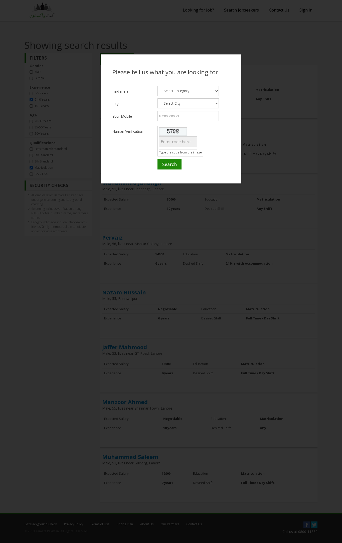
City (115, 103)
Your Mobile (122, 116)
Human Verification (127, 131)
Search (169, 164)
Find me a (120, 91)
